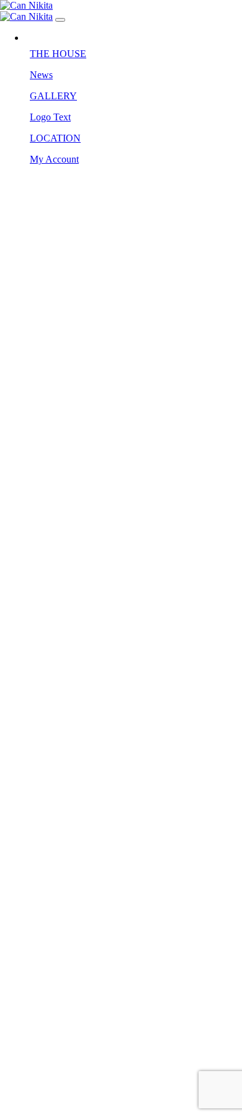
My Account (54, 159)
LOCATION (55, 138)
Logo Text (50, 117)
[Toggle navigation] (60, 20)
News (41, 75)
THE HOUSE (58, 53)
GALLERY (53, 96)
